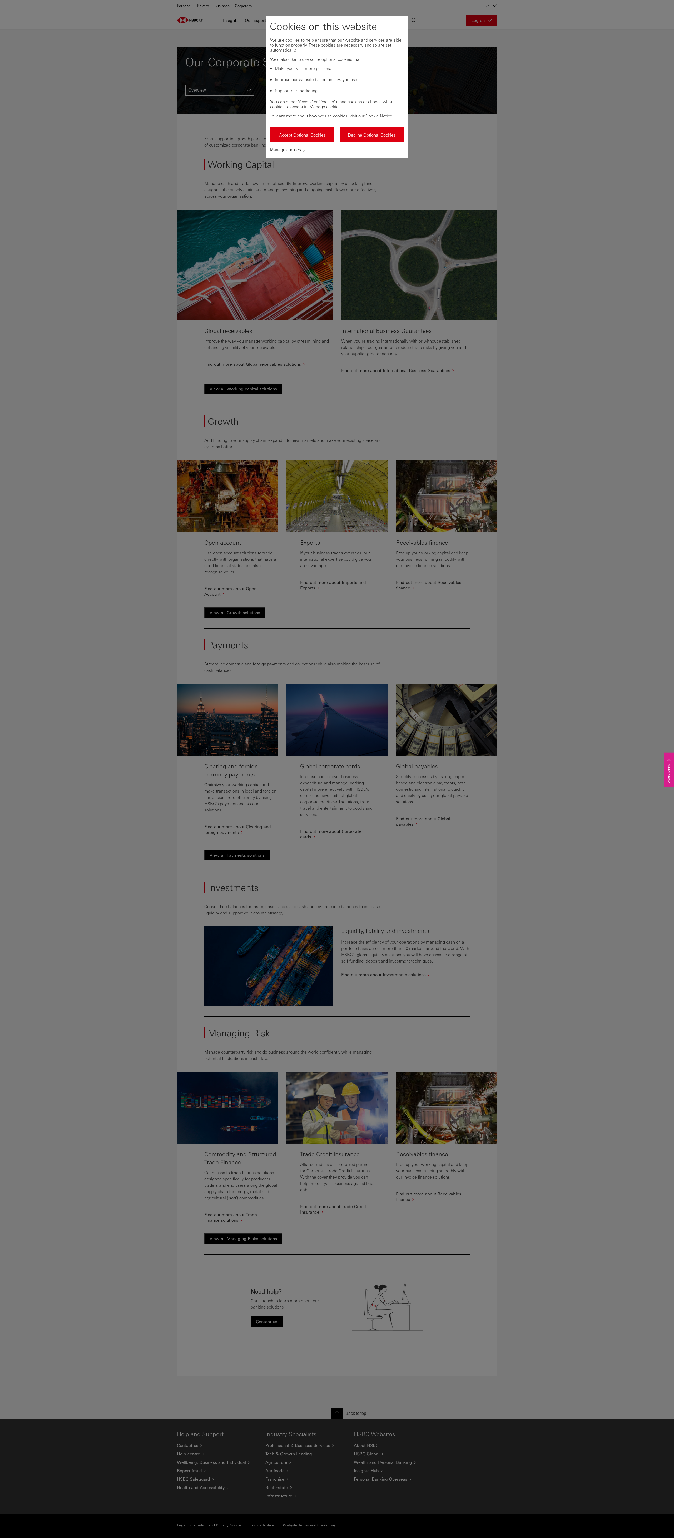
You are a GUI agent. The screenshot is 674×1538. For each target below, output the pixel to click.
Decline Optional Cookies (372, 135)
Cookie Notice (379, 115)
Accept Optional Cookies (302, 135)
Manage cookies (285, 150)
